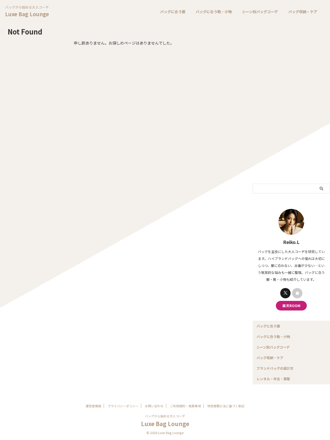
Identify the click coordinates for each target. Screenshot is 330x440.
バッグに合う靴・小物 (214, 11)
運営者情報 (93, 406)
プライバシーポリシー (123, 406)
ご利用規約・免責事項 (185, 406)
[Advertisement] (291, 104)
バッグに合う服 (172, 11)
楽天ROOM (291, 305)
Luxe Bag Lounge (27, 14)
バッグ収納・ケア (302, 11)
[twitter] (285, 293)
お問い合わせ (154, 406)
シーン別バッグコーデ (260, 11)
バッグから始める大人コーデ (165, 416)
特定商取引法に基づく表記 (225, 406)
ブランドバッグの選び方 (275, 368)
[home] (297, 293)
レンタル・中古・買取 (273, 378)
